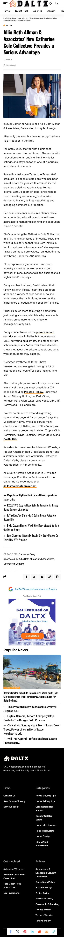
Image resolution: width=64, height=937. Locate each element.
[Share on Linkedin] (32, 931)
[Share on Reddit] (39, 931)
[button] (6, 3)
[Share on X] (17, 931)
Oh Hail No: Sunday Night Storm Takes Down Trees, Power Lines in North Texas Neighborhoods (31, 729)
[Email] (46, 931)
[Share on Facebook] (10, 931)
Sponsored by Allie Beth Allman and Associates (28, 558)
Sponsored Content (13, 563)
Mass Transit (12, 688)
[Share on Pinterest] (25, 931)
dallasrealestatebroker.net (20, 486)
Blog (9, 25)
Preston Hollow (33, 392)
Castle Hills (10, 439)
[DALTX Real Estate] (28, 3)
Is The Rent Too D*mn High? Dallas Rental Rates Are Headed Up (29, 517)
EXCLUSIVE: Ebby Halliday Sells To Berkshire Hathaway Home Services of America (30, 507)
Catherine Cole (26, 554)
